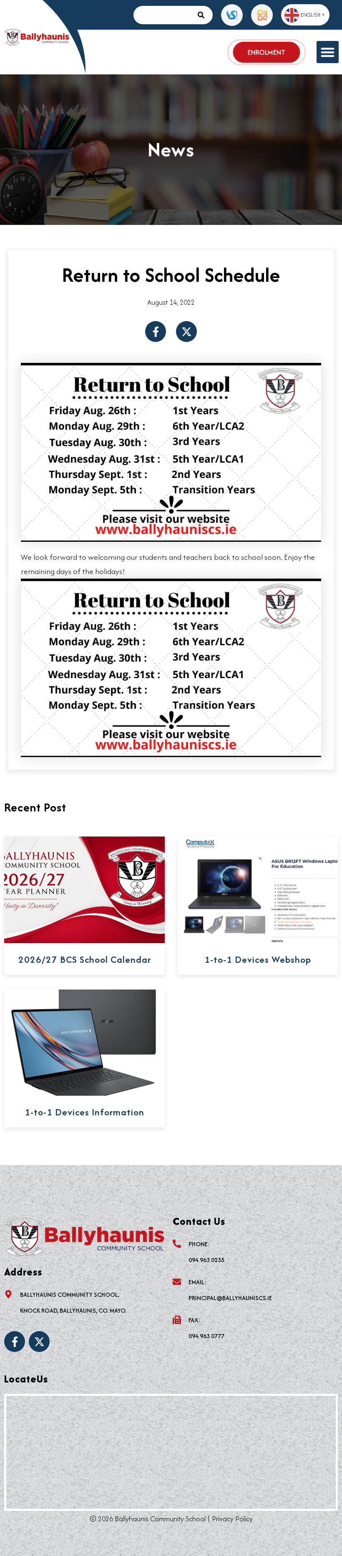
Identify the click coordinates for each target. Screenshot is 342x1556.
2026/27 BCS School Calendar (84, 959)
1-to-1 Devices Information (84, 1112)
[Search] (203, 15)
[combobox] (163, 15)
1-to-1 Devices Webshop (257, 959)
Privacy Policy (232, 1519)
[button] (328, 52)
